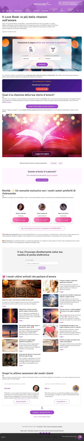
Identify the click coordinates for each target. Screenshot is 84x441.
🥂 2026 (61, 9)
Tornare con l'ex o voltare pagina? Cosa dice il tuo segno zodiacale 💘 (70, 311)
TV (78, 10)
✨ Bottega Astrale (70, 9)
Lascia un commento (42, 180)
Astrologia (36, 10)
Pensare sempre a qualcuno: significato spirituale (68, 281)
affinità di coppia (6, 102)
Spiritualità (45, 10)
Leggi (3, 306)
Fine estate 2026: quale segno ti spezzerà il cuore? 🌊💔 (29, 326)
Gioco (60, 163)
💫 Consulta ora (53, 9)
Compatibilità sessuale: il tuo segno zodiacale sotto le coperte (70, 326)
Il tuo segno (25, 55)
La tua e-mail (30, 260)
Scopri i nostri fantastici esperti (42, 416)
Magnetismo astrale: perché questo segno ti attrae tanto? (28, 310)
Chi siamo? (40, 426)
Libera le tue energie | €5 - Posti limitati (42, 219)
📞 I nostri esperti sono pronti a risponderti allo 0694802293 (41, 228)
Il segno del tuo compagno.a (51, 55)
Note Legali (24, 430)
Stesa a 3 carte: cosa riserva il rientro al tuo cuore (18, 300)
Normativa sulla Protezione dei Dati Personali (51, 430)
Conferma (42, 64)
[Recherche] (81, 11)
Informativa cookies (33, 430)
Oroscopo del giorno (72, 75)
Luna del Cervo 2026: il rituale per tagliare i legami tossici (70, 296)
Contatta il (41, 412)
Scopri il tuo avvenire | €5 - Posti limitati (63, 219)
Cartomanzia (18, 10)
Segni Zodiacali (27, 9)
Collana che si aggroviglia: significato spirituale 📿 (27, 340)
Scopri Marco (61, 401)
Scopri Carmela (21, 401)
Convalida (42, 268)
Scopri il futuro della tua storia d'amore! (41, 106)
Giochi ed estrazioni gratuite (54, 426)
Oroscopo (9, 10)
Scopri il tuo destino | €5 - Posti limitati (20, 219)
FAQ (45, 426)
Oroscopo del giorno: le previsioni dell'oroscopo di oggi (29, 355)
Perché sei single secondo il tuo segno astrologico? (70, 340)
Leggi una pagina (42, 154)
